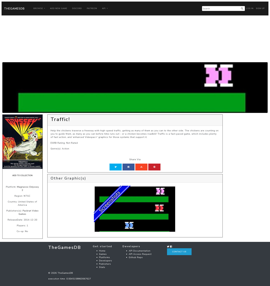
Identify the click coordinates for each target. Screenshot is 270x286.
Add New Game (58, 8)
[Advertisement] (135, 39)
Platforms (104, 257)
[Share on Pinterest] (154, 167)
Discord (77, 8)
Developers (105, 260)
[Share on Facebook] (128, 167)
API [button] (104, 8)
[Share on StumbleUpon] (141, 167)
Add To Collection (22, 175)
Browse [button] (38, 8)
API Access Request (140, 254)
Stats (102, 267)
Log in (249, 8)
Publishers (105, 263)
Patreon (92, 8)
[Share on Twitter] (116, 167)
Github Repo (136, 257)
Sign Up (260, 8)
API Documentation (139, 250)
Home (102, 250)
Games (103, 254)
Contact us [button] (179, 251)
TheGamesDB (14, 8)
